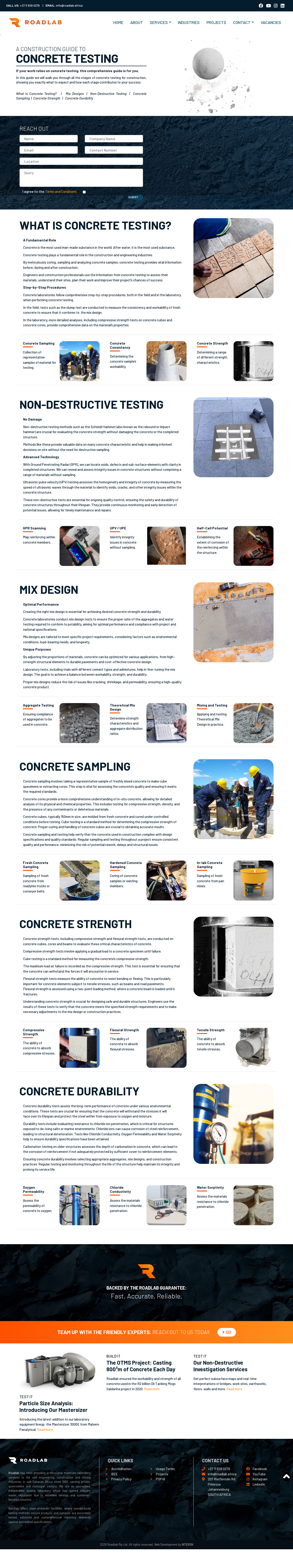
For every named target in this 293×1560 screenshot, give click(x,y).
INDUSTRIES (189, 22)
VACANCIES (271, 22)
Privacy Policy (121, 1479)
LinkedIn (258, 1484)
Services (159, 22)
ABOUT (136, 22)
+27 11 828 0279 (219, 1469)
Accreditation (121, 1469)
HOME (120, 22)
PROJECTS (216, 22)
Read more (45, 1429)
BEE (114, 1474)
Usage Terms (165, 1469)
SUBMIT (133, 197)
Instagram (259, 1479)
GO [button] (228, 1332)
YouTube (259, 1474)
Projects (162, 1474)
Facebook (259, 1469)
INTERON (187, 1544)
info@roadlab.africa (222, 1474)
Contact (241, 22)
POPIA (160, 1479)
